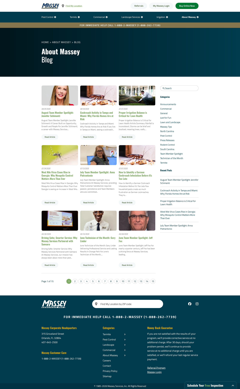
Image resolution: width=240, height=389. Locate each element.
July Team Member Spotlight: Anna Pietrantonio (97, 173)
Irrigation (161, 17)
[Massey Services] (50, 6)
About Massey (189, 17)
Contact (107, 366)
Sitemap (107, 376)
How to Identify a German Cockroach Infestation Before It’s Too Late (135, 175)
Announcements (168, 104)
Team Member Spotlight (171, 153)
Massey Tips (166, 126)
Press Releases (167, 140)
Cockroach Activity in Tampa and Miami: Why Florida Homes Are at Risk (96, 116)
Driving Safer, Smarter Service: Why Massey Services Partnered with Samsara (59, 241)
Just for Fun (165, 117)
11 (129, 281)
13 (141, 281)
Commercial (99, 17)
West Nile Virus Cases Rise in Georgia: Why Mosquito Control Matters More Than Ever (57, 175)
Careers (107, 360)
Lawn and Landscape (170, 122)
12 (135, 281)
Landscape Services (131, 17)
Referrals (138, 5)
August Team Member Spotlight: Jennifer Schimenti (58, 114)
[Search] (96, 304)
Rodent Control (167, 144)
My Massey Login (161, 5)
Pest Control (47, 17)
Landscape (108, 345)
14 (147, 281)
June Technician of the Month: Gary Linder (97, 239)
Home (45, 42)
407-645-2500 (50, 342)
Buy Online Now (187, 5)
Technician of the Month (171, 158)
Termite (73, 17)
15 (153, 281)
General (164, 113)
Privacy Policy (110, 371)
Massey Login (154, 372)
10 (123, 281)
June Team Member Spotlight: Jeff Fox (135, 239)
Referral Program (156, 368)
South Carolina (167, 149)
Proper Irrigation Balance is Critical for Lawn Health (133, 114)
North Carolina (167, 131)
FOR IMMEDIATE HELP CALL (120, 25)
